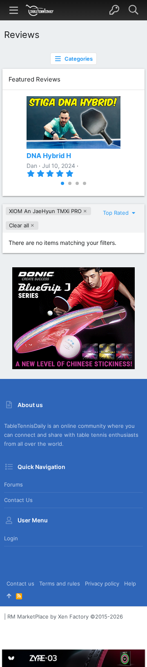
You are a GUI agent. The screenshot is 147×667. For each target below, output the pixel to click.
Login (11, 538)
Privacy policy (102, 583)
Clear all (19, 225)
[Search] (133, 10)
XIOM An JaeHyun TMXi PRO (45, 211)
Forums (13, 484)
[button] (14, 10)
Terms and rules (59, 583)
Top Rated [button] (116, 212)
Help (130, 583)
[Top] (8, 596)
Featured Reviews (34, 79)
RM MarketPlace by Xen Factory (65, 616)
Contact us (18, 500)
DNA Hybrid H (49, 156)
